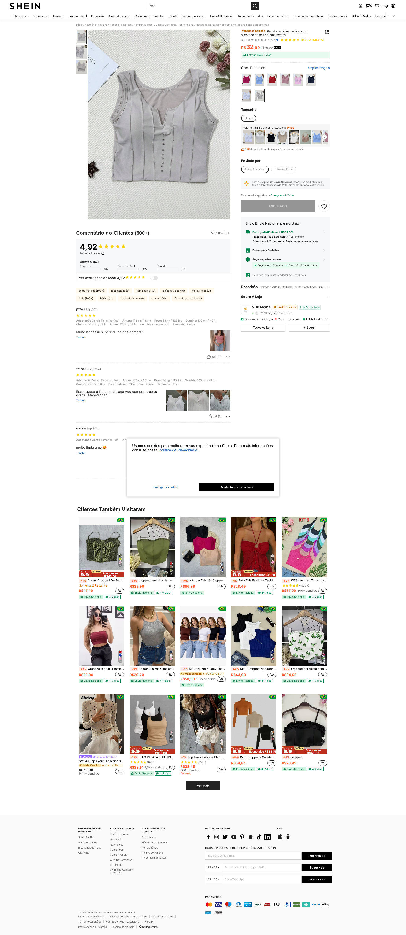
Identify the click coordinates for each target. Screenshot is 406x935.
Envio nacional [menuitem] (78, 16)
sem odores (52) (145, 290)
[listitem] (248, 137)
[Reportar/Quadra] (227, 356)
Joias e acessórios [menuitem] (277, 16)
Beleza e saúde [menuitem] (338, 16)
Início (79, 24)
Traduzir (81, 337)
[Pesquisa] (255, 6)
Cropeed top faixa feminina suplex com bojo (102, 668)
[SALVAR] (324, 206)
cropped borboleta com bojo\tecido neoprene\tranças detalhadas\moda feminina (305, 668)
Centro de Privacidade (91, 916)
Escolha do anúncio (122, 926)
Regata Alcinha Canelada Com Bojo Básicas (152, 668)
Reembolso (116, 844)
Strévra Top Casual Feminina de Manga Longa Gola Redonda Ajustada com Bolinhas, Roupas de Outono (101, 761)
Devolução (116, 839)
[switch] (154, 278)
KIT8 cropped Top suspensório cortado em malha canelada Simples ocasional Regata (305, 580)
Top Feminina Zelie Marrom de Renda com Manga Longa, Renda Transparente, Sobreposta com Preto (203, 757)
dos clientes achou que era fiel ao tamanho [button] (273, 149)
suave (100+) (159, 298)
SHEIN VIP (116, 865)
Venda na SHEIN (88, 842)
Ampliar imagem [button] (319, 68)
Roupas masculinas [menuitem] (193, 16)
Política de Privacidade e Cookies (127, 916)
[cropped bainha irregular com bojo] (305, 137)
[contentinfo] (268, 904)
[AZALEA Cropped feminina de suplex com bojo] (294, 137)
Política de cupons (152, 852)
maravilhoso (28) (202, 290)
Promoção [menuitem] (97, 16)
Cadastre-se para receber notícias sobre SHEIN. (240, 848)
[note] (101, 574)
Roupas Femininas (121, 24)
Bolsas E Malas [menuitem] (361, 16)
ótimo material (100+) (91, 290)
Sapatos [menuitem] (159, 16)
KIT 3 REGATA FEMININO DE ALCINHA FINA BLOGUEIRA (152, 757)
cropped (292, 757)
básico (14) (106, 298)
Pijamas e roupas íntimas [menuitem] (308, 16)
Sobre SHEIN (86, 837)
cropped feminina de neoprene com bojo (152, 580)
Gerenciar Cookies (162, 916)
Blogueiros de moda (90, 847)
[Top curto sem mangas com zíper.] (260, 137)
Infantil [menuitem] (172, 16)
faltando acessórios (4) (188, 298)
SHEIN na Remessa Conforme (121, 871)
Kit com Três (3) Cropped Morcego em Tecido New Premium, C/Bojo (203, 580)
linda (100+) (86, 298)
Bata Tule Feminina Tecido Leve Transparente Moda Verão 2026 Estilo (254, 580)
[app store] (280, 838)
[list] (239, 837)
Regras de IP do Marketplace (122, 921)
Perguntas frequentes (154, 857)
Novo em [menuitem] (58, 16)
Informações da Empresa (92, 926)
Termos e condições (89, 921)
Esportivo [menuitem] (381, 16)
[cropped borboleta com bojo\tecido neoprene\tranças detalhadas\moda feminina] (304, 636)
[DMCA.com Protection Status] (218, 912)
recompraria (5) (120, 290)
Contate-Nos (149, 837)
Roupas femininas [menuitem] (119, 16)
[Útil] (208, 356)
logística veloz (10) (173, 290)
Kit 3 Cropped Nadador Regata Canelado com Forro (254, 668)
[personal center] (360, 5)
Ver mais (203, 786)
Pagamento (213, 897)
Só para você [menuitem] (41, 16)
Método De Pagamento (155, 842)
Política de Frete (119, 834)
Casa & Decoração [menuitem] (221, 16)
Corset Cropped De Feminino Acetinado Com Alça (102, 580)
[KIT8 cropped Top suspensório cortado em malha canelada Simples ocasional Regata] (304, 547)
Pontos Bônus (150, 847)
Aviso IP (148, 921)
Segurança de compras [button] (266, 259)
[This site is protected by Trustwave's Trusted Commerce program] (208, 912)
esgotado (278, 206)
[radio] (246, 79)
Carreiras (83, 852)
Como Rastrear (119, 854)
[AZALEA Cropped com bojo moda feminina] (282, 137)
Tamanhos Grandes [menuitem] (250, 16)
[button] (385, 5)
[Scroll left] (388, 16)
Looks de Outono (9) (132, 298)
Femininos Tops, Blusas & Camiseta (155, 24)
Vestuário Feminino (96, 24)
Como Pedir (117, 849)
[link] (368, 5)
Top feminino (185, 24)
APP (279, 828)
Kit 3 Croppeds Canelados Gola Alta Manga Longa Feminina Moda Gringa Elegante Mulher (254, 757)
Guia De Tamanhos (121, 859)
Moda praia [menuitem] (142, 16)
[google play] (288, 838)
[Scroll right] (393, 16)
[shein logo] (25, 6)
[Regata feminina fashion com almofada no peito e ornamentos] (248, 137)
